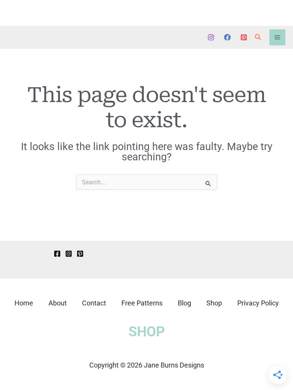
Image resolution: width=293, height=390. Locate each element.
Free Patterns (142, 303)
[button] (258, 37)
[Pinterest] (243, 37)
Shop (214, 303)
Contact (94, 303)
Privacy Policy (258, 303)
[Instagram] (211, 37)
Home (23, 303)
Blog (184, 303)
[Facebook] (227, 37)
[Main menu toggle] (277, 37)
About (57, 303)
